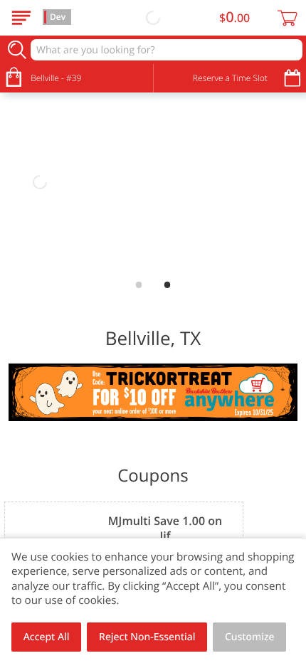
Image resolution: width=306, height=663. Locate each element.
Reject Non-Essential (147, 637)
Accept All (46, 637)
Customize (250, 637)
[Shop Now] (21, 18)
